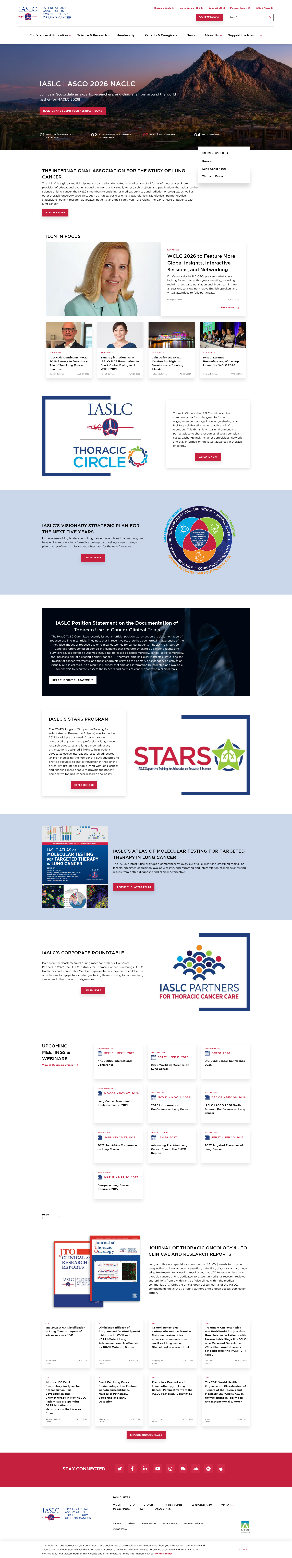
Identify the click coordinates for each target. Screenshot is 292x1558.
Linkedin (145, 1468)
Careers (117, 1523)
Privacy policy (163, 1554)
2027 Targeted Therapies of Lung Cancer (224, 1147)
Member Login (238, 8)
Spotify (208, 1468)
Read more (227, 308)
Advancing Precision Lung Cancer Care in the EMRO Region (169, 1149)
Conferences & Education (48, 35)
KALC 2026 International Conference (115, 1063)
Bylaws (131, 1523)
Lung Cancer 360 (190, 8)
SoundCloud (195, 1468)
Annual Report (148, 1523)
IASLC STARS (163, 1509)
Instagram (170, 1468)
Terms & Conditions (193, 1523)
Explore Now (208, 457)
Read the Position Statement (72, 680)
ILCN (142, 1509)
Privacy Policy (170, 1523)
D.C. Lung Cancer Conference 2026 (225, 1063)
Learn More (93, 558)
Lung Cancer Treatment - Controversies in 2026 (115, 1103)
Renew (207, 161)
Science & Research (92, 35)
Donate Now (208, 17)
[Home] (44, 13)
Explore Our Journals (146, 1435)
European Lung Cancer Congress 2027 (113, 1187)
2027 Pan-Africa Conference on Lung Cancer (117, 1147)
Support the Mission (243, 35)
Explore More (55, 212)
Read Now (50, 111)
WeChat (183, 1468)
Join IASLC (215, 8)
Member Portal (121, 1509)
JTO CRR (149, 1505)
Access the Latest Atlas (134, 887)
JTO (132, 1505)
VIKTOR (225, 1505)
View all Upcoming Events (57, 1065)
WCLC (117, 1505)
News (191, 35)
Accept (243, 1550)
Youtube (157, 1468)
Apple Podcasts (221, 1468)
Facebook (132, 1468)
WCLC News (263, 8)
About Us (211, 35)
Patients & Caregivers (161, 35)
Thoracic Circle (162, 8)
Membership (125, 35)
